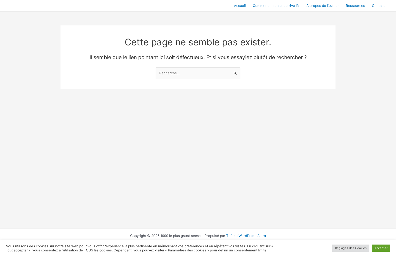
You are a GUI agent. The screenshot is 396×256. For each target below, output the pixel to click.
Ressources (355, 5)
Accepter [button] (381, 248)
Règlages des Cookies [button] (351, 248)
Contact (378, 5)
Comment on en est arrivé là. (276, 5)
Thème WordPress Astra (246, 236)
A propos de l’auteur (322, 5)
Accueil (240, 5)
